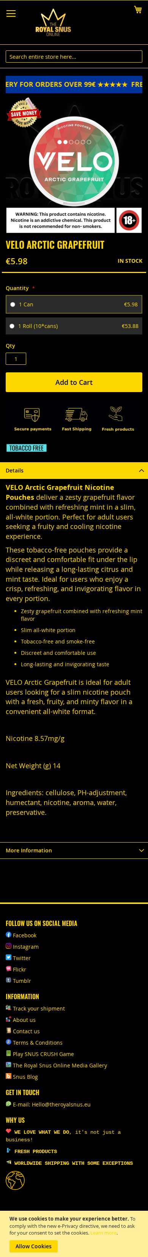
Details (15, 470)
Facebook (24, 935)
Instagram (26, 946)
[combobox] (74, 56)
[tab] (74, 470)
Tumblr (22, 980)
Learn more (103, 1232)
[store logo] (53, 22)
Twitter (22, 958)
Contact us (26, 1031)
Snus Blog (25, 1076)
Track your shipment (39, 1008)
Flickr (19, 969)
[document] (74, 1233)
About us (24, 1019)
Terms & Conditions (38, 1042)
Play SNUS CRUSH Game (43, 1054)
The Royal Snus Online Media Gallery (60, 1065)
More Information (29, 850)
